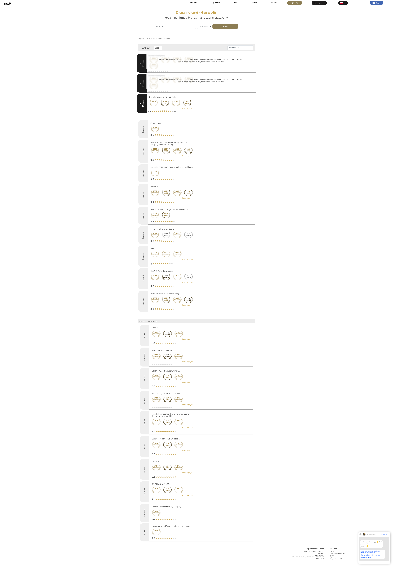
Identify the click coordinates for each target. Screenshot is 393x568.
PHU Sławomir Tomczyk (162, 350)
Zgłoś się (294, 3)
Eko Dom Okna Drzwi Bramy (162, 229)
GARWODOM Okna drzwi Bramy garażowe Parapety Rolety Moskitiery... (168, 143)
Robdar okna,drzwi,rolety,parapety (166, 506)
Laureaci (332, 551)
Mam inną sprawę (365, 557)
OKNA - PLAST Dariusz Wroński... (166, 371)
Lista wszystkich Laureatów (337, 553)
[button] (343, 3)
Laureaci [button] (193, 3)
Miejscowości (215, 3)
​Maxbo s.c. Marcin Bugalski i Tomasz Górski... (169, 209)
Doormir (154, 186)
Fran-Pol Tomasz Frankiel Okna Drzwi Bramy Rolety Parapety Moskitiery (171, 415)
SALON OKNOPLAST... (161, 484)
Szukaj (225, 26)
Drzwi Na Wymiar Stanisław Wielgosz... (167, 293)
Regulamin (273, 3)
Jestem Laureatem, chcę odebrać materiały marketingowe (370, 551)
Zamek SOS (156, 461)
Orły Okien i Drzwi (144, 39)
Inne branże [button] (318, 3)
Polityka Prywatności (336, 559)
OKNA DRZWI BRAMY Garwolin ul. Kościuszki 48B (171, 167)
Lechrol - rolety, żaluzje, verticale (166, 439)
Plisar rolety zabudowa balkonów (166, 393)
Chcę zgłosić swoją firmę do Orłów (370, 555)
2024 (157, 48)
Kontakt (235, 3)
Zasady (254, 3)
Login (378, 3)
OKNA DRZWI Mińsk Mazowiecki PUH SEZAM (171, 526)
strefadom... (155, 123)
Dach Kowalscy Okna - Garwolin (163, 97)
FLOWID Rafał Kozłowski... (161, 271)
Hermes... (156, 327)
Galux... (153, 248)
